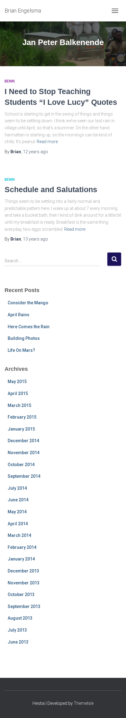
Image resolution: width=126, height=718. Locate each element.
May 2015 (17, 381)
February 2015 (22, 417)
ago (35, 151)
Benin (10, 81)
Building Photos (24, 338)
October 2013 (21, 594)
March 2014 (19, 535)
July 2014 (17, 488)
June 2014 (18, 499)
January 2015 (21, 429)
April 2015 (18, 393)
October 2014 (21, 464)
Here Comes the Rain (29, 326)
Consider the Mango (28, 302)
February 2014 (22, 547)
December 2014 (23, 440)
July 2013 (17, 630)
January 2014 (21, 559)
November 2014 (23, 452)
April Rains (18, 314)
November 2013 (23, 582)
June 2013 (18, 642)
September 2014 (24, 476)
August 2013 (20, 618)
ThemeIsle (84, 703)
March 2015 (19, 405)
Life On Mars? (21, 350)
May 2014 (17, 511)
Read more (47, 141)
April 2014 (18, 523)
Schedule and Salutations (51, 189)
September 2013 (24, 606)
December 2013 (23, 570)
